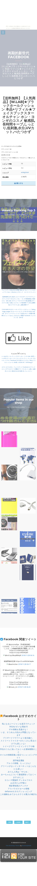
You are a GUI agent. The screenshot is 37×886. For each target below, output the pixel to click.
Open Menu (3, 32)
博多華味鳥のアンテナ (18, 785)
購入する (19, 183)
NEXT (27, 822)
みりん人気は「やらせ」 (18, 771)
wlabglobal (25, 172)
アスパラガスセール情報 (18, 788)
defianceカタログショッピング (18, 791)
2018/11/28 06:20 (24, 687)
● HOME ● (18, 822)
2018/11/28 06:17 (24, 664)
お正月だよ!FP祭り (18, 783)
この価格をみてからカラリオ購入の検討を (18, 794)
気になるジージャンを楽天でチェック (18, 724)
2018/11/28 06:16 (28, 655)
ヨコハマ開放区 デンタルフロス (18, 780)
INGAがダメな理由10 (18, 726)
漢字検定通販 (18, 760)
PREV (9, 822)
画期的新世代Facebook (18, 55)
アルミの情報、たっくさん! (19, 763)
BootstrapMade (26, 845)
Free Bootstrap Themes (13, 845)
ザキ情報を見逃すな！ (18, 729)
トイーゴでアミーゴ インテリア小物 (18, 746)
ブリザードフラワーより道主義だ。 (18, 738)
